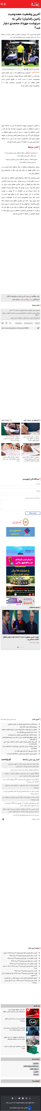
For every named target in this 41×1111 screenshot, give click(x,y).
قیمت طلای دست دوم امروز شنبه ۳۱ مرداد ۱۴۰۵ (23, 964)
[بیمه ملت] (20, 532)
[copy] (38, 328)
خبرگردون (35, 1063)
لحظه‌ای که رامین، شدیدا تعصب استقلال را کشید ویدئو (25, 318)
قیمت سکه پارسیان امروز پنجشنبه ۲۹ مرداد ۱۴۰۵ (23, 956)
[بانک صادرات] (20, 551)
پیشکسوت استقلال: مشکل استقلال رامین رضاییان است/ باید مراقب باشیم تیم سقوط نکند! (20, 154)
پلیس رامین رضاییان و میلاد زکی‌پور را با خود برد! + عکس (24, 310)
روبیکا (27, 299)
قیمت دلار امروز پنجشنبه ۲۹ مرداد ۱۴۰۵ (25, 971)
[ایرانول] (20, 581)
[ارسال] (27, 69)
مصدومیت (18, 323)
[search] (2, 4)
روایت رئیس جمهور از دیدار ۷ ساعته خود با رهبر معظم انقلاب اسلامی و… (21, 638)
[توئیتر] (14, 1098)
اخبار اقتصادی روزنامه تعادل (31, 1066)
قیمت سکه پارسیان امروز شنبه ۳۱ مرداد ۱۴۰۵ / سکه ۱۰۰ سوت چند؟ (20, 967)
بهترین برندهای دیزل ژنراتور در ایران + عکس (14, 1047)
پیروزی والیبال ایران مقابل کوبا (28, 727)
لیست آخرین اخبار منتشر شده (8, 719)
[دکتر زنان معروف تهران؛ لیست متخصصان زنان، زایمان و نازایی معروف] (32, 1013)
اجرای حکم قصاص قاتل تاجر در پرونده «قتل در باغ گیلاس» (20, 978)
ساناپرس (36, 1072)
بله (22, 299)
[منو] (5, 4)
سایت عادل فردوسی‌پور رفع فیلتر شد (27, 732)
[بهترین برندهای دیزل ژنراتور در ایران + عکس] (32, 1049)
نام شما (38, 484)
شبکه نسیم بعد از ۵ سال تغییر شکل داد (26, 751)
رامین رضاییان (28, 323)
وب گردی (36, 1006)
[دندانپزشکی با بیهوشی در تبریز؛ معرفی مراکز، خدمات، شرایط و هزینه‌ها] (32, 1040)
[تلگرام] (2, 323)
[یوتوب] (18, 1098)
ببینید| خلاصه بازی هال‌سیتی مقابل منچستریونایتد (22, 735)
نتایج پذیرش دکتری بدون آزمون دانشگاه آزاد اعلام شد (22, 754)
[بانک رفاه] (20, 601)
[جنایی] (20, 591)
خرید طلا (36, 1074)
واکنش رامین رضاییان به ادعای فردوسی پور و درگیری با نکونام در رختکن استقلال (20, 314)
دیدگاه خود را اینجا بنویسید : (32, 498)
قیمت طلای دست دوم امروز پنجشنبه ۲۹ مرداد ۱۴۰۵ (22, 958)
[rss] (29, 1098)
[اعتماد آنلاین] (35, 4)
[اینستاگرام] (25, 1098)
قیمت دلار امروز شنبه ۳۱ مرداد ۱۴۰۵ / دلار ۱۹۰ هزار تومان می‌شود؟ (21, 982)
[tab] (23, 647)
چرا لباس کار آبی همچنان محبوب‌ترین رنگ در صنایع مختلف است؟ (14, 1029)
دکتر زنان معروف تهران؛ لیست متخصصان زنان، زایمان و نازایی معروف (14, 1011)
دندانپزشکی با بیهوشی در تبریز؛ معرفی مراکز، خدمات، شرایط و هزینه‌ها (14, 1038)
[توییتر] (10, 323)
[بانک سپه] (20, 571)
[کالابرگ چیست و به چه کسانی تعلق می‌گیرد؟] (32, 1022)
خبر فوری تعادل (34, 1069)
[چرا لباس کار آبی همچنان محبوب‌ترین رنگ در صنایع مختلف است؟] (32, 1031)
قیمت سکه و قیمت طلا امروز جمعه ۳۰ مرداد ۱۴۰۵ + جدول (20, 953)
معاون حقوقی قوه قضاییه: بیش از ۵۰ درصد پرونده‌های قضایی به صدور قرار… (19, 738)
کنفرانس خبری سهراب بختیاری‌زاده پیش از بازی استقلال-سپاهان (19, 730)
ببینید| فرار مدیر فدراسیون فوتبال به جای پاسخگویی (22, 724)
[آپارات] (11, 1098)
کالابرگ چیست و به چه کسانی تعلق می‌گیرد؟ (15, 1020)
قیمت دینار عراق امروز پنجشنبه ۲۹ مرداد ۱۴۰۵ (24, 961)
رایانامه (38, 491)
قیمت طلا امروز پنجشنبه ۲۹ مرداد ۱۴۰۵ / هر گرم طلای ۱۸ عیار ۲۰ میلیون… (19, 974)
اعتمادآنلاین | (35, 72)
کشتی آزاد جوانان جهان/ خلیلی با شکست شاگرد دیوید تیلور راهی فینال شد (20, 743)
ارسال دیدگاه (32, 513)
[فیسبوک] (6, 323)
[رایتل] (20, 561)
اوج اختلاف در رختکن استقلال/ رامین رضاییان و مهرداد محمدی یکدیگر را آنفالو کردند (20, 161)
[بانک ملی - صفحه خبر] (20, 522)
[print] (25, 69)
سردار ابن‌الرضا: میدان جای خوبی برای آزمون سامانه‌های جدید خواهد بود (20, 747)
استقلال (37, 323)
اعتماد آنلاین (13, 1103)
